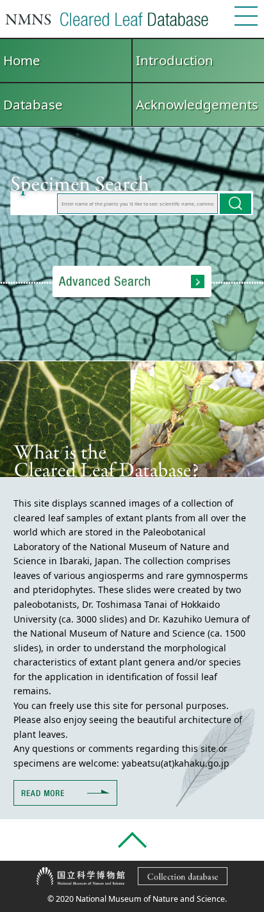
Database (33, 104)
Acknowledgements (197, 104)
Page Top (132, 840)
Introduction (174, 60)
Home (21, 60)
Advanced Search (132, 281)
